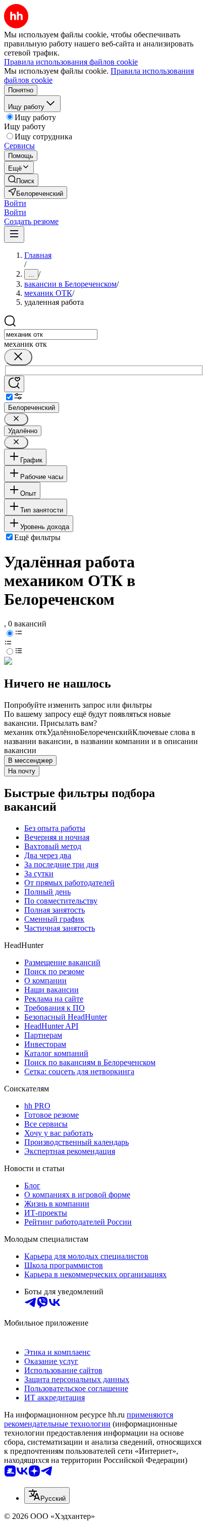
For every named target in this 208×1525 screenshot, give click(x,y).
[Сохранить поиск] (14, 384)
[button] (15, 203)
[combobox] (50, 334)
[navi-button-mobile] (14, 234)
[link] (21, 180)
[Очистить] (18, 357)
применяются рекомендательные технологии (88, 1419)
